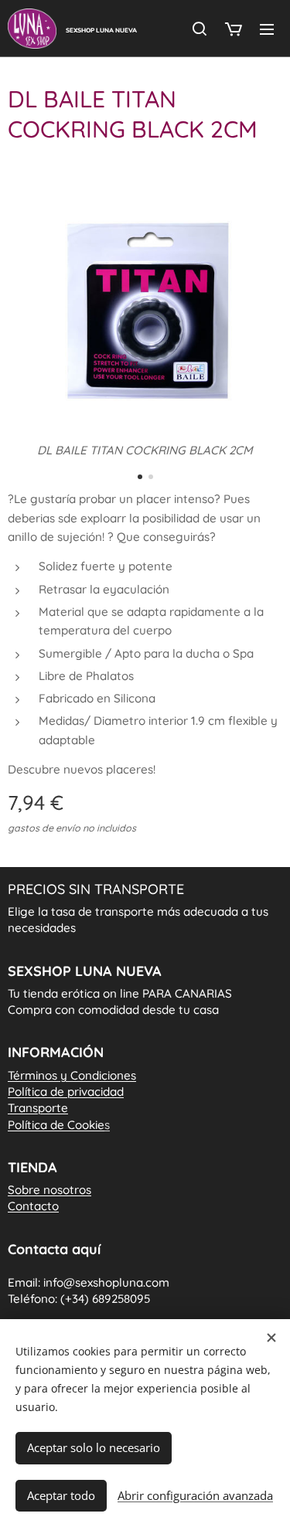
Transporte (38, 1107)
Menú (266, 28)
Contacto (33, 1206)
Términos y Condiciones (72, 1075)
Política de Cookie (59, 1124)
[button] (199, 28)
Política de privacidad (66, 1091)
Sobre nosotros (49, 1189)
